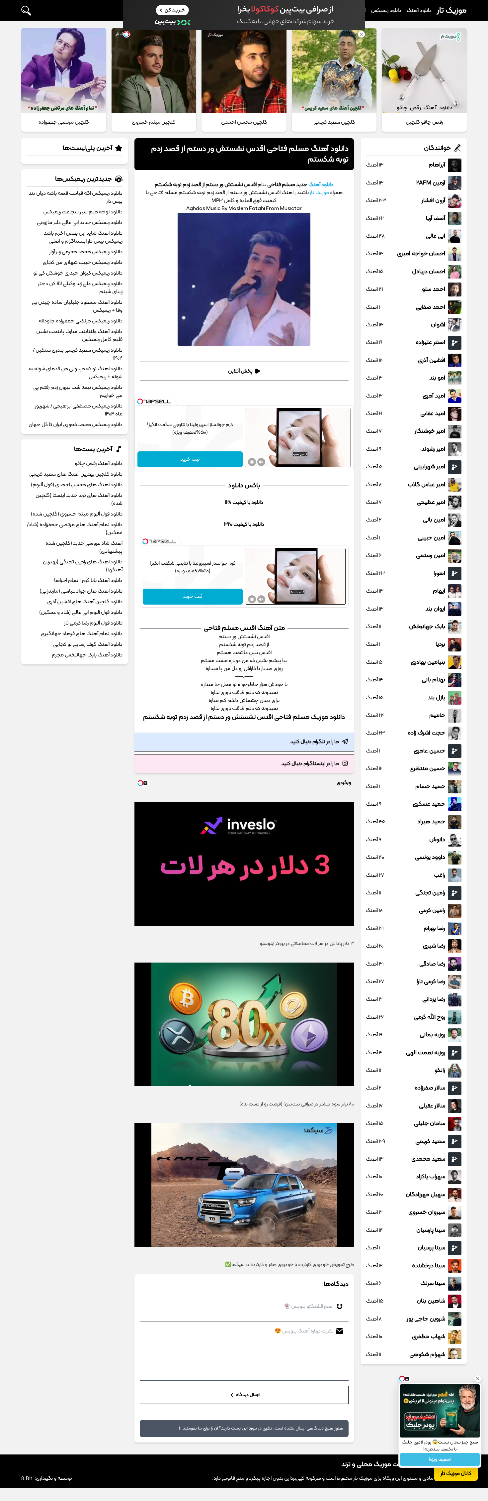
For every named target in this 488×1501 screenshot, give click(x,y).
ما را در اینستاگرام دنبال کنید (310, 764)
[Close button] (477, 1378)
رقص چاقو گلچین (424, 122)
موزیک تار (452, 10)
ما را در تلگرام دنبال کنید (314, 742)
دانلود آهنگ (419, 11)
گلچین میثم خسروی (154, 122)
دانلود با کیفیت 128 (244, 503)
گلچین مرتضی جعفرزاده (64, 122)
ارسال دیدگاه (247, 1394)
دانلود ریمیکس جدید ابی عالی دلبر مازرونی (79, 223)
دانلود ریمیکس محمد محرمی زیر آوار (85, 252)
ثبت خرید (190, 459)
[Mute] (261, 462)
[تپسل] (140, 401)
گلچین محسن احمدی (244, 122)
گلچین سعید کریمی (334, 122)
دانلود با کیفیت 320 (244, 524)
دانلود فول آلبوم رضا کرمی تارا (92, 623)
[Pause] (252, 462)
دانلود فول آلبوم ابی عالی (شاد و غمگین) (80, 613)
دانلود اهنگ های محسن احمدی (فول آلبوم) (76, 485)
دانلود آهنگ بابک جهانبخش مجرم (87, 655)
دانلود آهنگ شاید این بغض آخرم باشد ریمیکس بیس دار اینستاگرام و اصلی (83, 237)
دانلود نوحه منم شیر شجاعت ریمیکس (82, 212)
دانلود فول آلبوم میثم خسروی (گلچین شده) (76, 514)
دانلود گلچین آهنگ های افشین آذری (84, 602)
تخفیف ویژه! (440, 1459)
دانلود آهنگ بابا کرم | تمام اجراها (88, 581)
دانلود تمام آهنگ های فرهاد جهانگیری (81, 634)
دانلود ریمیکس (386, 11)
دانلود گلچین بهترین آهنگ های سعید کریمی (75, 474)
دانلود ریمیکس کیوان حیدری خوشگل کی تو (77, 273)
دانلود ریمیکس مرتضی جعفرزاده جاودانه (80, 321)
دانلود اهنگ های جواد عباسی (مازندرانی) (81, 591)
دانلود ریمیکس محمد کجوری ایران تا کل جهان (75, 425)
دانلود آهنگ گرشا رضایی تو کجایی (87, 644)
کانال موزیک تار (456, 1474)
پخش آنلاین (240, 371)
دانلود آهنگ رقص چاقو (98, 464)
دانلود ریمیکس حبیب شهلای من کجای (82, 263)
